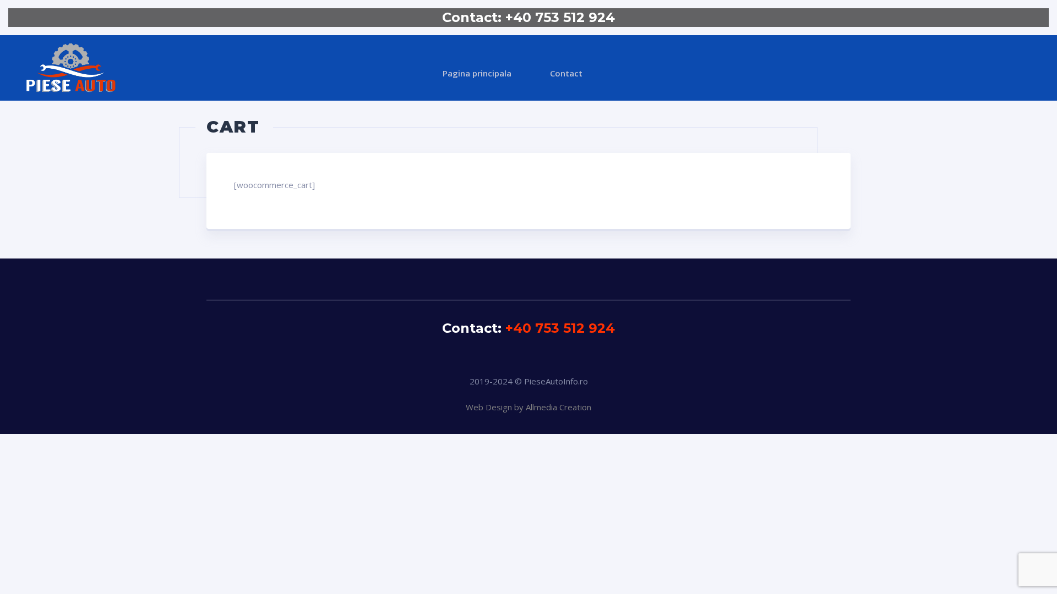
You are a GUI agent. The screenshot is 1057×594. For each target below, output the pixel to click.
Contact (566, 73)
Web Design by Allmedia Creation (528, 407)
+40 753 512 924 (560, 17)
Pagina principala (477, 73)
